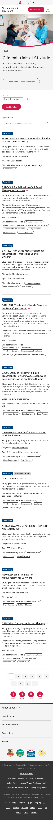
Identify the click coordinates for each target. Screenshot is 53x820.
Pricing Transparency (38, 788)
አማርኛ (26, 812)
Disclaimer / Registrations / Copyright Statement (26, 778)
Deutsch (24, 808)
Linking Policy (12, 783)
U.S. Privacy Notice (26, 773)
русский (46, 803)
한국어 (30, 803)
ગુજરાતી (18, 812)
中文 (14, 803)
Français (16, 808)
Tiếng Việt (21, 803)
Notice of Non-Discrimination (17, 788)
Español (7, 803)
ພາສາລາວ (34, 812)
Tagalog (38, 803)
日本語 (32, 808)
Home (6, 50)
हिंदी (46, 808)
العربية (8, 808)
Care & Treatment (10, 9)
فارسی (40, 808)
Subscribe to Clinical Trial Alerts (21, 81)
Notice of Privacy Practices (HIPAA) (33, 783)
